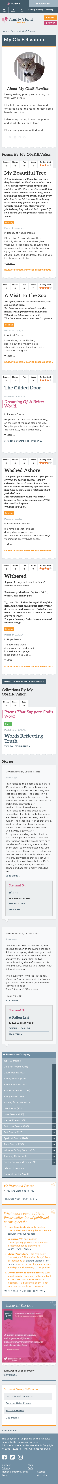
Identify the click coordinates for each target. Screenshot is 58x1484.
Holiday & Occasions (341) (18, 1102)
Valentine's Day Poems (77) (19, 1150)
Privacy (6, 1468)
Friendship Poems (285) (17, 1091)
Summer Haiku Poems (18, 1403)
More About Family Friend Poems (23, 1291)
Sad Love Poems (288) (16, 1126)
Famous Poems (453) (15, 1085)
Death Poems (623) (14, 1073)
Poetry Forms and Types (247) (20, 1162)
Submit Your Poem (18, 1249)
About (31, 1465)
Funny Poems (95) (14, 1096)
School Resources (14, 1168)
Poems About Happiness (19, 1396)
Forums (6, 1475)
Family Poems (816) (15, 1079)
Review (51, 23)
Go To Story (12, 876)
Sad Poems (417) (13, 1132)
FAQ (30, 1468)
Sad (23, 904)
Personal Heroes (15, 1410)
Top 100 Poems (12, 1061)
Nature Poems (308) (15, 1120)
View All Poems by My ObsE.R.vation (23, 682)
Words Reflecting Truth (23, 738)
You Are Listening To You (20, 1191)
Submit (51, 18)
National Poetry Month (16, 1174)
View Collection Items (16, 746)
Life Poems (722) (13, 1108)
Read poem (14, 910)
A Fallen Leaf (19, 1017)
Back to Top (10, 1431)
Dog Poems (12, 1418)
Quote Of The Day (19, 1305)
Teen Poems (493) (14, 1144)
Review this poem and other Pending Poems (27, 270)
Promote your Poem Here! (19, 1199)
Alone (13, 893)
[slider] (45, 165)
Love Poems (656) (14, 1114)
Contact (6, 1465)
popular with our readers (21, 1234)
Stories (41, 1472)
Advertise (42, 1475)
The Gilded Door (22, 387)
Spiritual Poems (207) (16, 1138)
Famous (13, 904)
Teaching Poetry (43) (15, 1156)
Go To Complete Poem (21, 441)
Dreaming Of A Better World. (24, 404)
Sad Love (25, 1028)
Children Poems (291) (16, 1067)
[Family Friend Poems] (17, 21)
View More (9, 1375)
